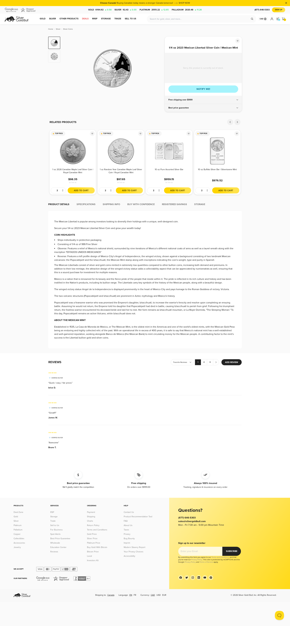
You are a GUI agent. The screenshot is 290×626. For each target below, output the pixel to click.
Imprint (127, 543)
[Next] (158, 68)
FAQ (126, 521)
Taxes (126, 529)
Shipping (91, 516)
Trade (53, 521)
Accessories (19, 543)
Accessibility (129, 556)
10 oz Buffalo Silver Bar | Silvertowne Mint (217, 169)
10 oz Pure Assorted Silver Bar (169, 169)
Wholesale (55, 543)
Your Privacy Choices (133, 551)
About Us (128, 525)
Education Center (58, 547)
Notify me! (203, 89)
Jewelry (17, 547)
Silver (125, 9)
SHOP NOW (184, 3)
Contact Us (129, 512)
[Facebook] (180, 577)
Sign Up (278, 10)
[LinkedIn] (198, 577)
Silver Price (92, 538)
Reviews (54, 551)
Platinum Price (93, 543)
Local (89, 556)
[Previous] (67, 68)
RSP (52, 512)
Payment (91, 512)
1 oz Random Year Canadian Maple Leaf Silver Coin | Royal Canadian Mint (121, 171)
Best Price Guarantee (60, 538)
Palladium (187, 9)
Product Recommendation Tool (138, 516)
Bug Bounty (129, 538)
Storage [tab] (199, 204)
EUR (164, 595)
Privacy (127, 534)
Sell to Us (54, 525)
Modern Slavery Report (134, 547)
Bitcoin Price (93, 551)
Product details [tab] (58, 204)
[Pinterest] (210, 577)
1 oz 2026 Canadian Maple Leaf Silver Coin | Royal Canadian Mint (72, 171)
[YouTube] (204, 577)
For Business (56, 529)
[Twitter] (186, 577)
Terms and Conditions (97, 529)
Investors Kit (92, 560)
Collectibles (19, 538)
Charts (90, 521)
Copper (17, 534)
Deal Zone (18, 512)
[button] (203, 99)
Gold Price (92, 534)
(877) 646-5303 (262, 9)
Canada (110, 595)
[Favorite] (237, 40)
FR (135, 595)
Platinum (154, 9)
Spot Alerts (55, 534)
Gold (99, 9)
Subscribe (231, 551)
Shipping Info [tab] (111, 204)
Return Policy (93, 525)
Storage (54, 516)
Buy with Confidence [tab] (141, 204)
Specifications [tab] (86, 204)
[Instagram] (192, 577)
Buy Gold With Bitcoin (97, 547)
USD (158, 595)
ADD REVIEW (231, 362)
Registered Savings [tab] (174, 204)
